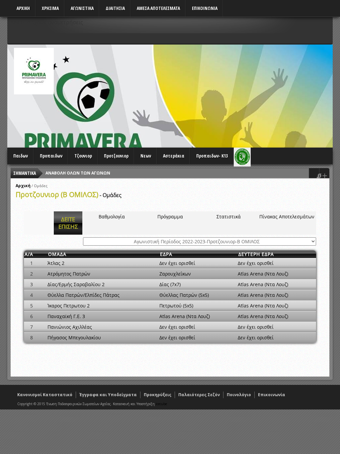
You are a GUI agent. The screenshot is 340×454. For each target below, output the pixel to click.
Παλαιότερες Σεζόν (199, 394)
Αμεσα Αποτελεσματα (158, 8)
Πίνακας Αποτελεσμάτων (286, 216)
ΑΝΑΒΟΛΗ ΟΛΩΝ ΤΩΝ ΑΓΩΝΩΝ (77, 173)
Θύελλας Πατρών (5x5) (184, 295)
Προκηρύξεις (157, 394)
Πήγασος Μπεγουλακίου (74, 337)
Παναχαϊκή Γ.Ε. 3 (66, 316)
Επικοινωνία (271, 394)
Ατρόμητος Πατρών (68, 274)
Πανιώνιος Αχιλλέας (69, 327)
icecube (161, 403)
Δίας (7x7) (170, 284)
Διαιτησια (115, 8)
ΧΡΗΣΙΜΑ (50, 8)
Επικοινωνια (204, 8)
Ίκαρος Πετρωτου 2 (68, 305)
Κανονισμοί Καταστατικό (44, 394)
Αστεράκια (173, 156)
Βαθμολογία (112, 216)
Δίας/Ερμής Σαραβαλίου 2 (76, 284)
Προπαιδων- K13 (212, 156)
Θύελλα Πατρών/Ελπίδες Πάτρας (83, 295)
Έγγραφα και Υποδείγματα (108, 394)
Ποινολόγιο (239, 394)
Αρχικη (23, 8)
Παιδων (20, 156)
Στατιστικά (228, 216)
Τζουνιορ (83, 156)
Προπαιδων (51, 156)
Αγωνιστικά (82, 8)
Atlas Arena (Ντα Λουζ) (263, 274)
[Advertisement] (212, 94)
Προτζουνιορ (116, 156)
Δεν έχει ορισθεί (177, 263)
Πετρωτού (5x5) (176, 305)
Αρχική (23, 185)
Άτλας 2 (55, 263)
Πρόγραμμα (170, 216)
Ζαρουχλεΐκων (175, 274)
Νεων (145, 156)
